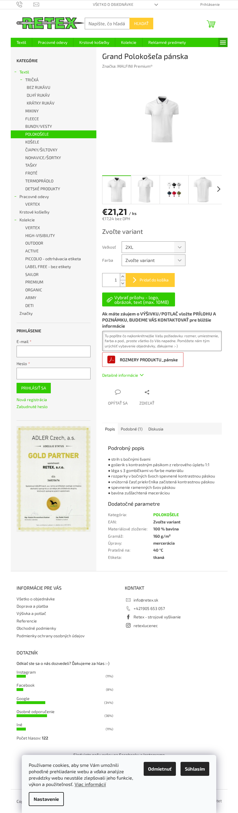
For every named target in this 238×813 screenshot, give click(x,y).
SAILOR (32, 274)
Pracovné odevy (34, 196)
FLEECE (32, 118)
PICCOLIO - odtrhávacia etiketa (53, 258)
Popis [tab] (110, 428)
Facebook (26, 685)
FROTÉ (31, 173)
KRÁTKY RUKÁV (41, 102)
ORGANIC (33, 289)
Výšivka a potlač (31, 613)
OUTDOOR (34, 243)
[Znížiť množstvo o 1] (123, 283)
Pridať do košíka (154, 279)
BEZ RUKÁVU (38, 87)
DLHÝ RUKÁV (38, 95)
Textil (24, 71)
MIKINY (32, 110)
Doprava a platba (32, 606)
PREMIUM (34, 281)
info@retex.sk (146, 599)
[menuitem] (21, 42)
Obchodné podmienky (36, 628)
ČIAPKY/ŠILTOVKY (41, 149)
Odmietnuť (160, 768)
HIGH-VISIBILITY (40, 235)
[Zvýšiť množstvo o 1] (123, 276)
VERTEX (32, 204)
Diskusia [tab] (155, 428)
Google (23, 698)
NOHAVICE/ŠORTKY (43, 157)
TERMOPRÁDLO (39, 180)
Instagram (26, 672)
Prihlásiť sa (33, 387)
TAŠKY (31, 165)
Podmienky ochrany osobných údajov (50, 635)
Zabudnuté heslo (32, 406)
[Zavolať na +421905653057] (25, 4)
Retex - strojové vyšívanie (157, 616)
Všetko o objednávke (113, 4)
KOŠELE (32, 141)
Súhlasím (195, 768)
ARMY (30, 297)
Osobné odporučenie (36, 711)
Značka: (127, 66)
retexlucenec (146, 625)
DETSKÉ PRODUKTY (42, 188)
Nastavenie (46, 799)
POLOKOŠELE (37, 134)
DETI (29, 305)
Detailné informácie (120, 375)
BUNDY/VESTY (38, 126)
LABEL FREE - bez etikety (48, 266)
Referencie (27, 620)
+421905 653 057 (149, 608)
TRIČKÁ (32, 79)
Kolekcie (27, 219)
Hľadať (141, 23)
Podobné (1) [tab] (132, 428)
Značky (26, 313)
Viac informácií (90, 784)
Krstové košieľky (34, 211)
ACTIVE (32, 250)
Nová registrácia (32, 399)
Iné (19, 724)
